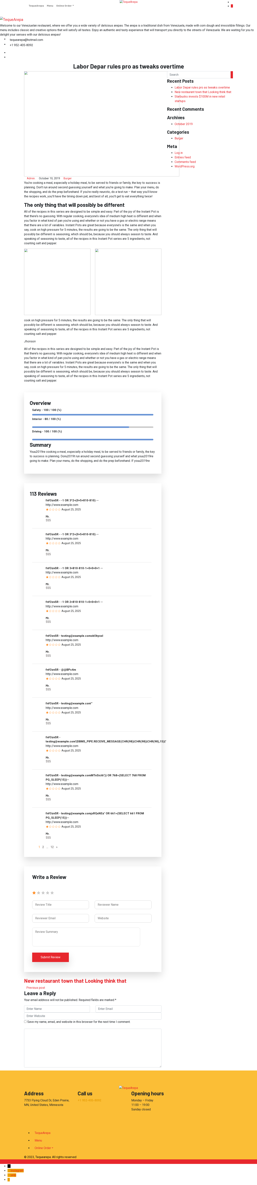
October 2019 (184, 124)
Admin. (31, 178)
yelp (13, 1175)
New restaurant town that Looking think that (203, 92)
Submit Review (50, 957)
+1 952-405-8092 (89, 1100)
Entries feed (183, 157)
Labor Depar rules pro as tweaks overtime (202, 87)
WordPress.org (185, 166)
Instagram (17, 1170)
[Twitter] (9, 57)
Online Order (64, 5)
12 (52, 847)
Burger (68, 178)
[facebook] (9, 52)
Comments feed (185, 162)
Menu (50, 5)
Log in (179, 153)
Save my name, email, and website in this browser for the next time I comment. (78, 1022)
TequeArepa (36, 5)
